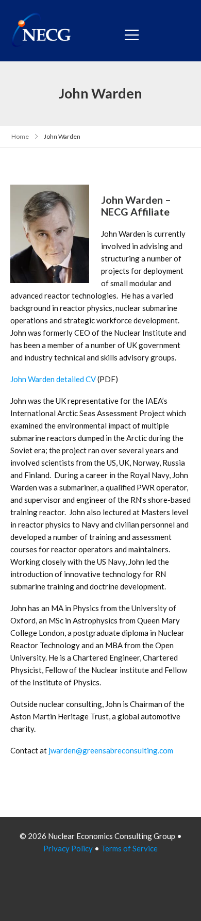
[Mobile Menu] (132, 35)
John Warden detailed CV (53, 379)
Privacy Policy (68, 848)
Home (20, 136)
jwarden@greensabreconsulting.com (110, 750)
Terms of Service (129, 848)
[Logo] (41, 30)
